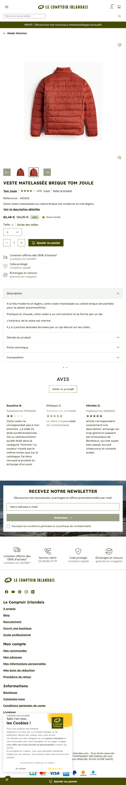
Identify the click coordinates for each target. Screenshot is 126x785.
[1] (22, 191)
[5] (33, 191)
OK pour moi (55, 768)
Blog (6, 615)
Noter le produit (62, 190)
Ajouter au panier (48, 242)
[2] (24, 191)
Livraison (9, 712)
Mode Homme (17, 33)
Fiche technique (17, 347)
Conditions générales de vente (24, 705)
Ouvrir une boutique (17, 628)
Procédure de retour (17, 676)
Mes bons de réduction (19, 670)
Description (14, 293)
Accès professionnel (17, 634)
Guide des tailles (27, 224)
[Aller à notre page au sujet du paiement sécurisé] (63, 773)
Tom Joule (10, 191)
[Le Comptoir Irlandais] (63, 7)
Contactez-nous (14, 699)
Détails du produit (19, 337)
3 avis (46, 190)
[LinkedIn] (33, 592)
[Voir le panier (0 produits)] (119, 7)
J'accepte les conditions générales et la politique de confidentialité (51, 526)
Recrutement (12, 621)
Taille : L (20, 224)
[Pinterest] (19, 592)
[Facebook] (6, 592)
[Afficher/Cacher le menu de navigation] (6, 7)
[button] (7, 779)
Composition (15, 357)
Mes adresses (12, 657)
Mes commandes (15, 650)
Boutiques (10, 692)
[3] (27, 191)
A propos (9, 608)
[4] (30, 191)
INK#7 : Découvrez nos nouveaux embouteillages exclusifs (63, 24)
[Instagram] (26, 592)
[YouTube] (13, 592)
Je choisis (20, 768)
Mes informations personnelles (24, 663)
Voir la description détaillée (21, 209)
